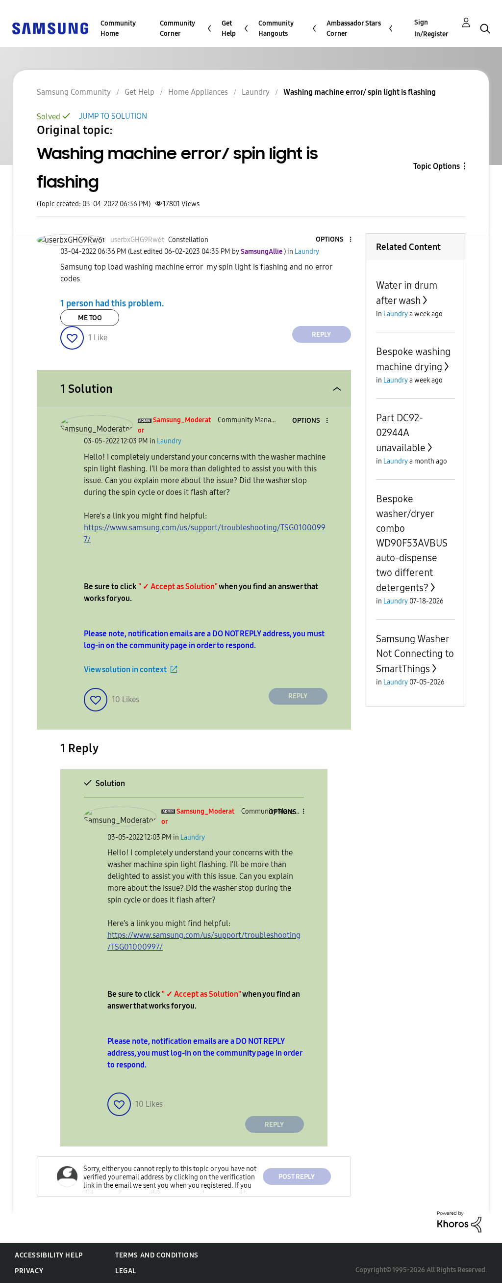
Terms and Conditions (157, 1255)
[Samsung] (50, 27)
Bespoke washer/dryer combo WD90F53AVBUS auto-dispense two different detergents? (412, 543)
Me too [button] (90, 318)
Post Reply (296, 1177)
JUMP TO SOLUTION (113, 116)
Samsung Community (74, 92)
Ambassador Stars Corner (353, 28)
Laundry (256, 92)
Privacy (29, 1271)
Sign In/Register (431, 28)
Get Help (229, 28)
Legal (125, 1271)
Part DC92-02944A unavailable (401, 433)
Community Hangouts (276, 28)
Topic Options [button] (436, 166)
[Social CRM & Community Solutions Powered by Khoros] (459, 1221)
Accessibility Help (49, 1255)
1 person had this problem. (112, 303)
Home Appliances (198, 92)
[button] (334, 240)
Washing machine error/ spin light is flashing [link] (359, 92)
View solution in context (125, 669)
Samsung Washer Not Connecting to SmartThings (415, 654)
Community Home (118, 28)
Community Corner (177, 28)
